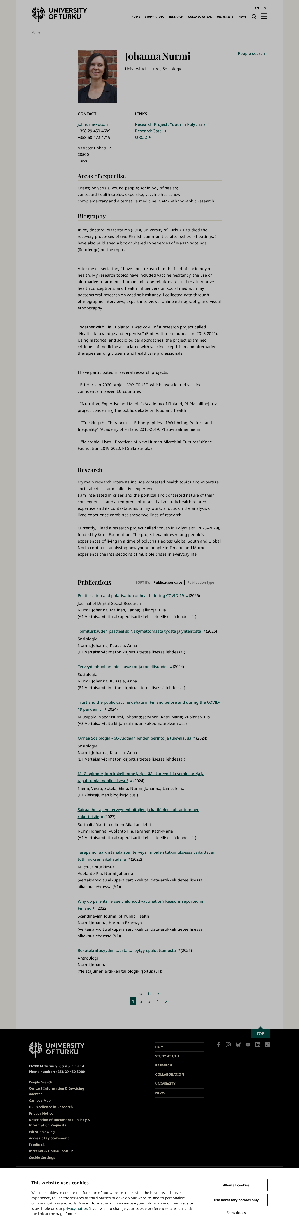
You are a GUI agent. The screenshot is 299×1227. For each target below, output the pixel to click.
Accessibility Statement (49, 1138)
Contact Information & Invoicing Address (56, 1091)
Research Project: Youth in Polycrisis (170, 124)
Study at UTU (154, 17)
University (225, 17)
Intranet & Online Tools (49, 1151)
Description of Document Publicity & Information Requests (59, 1122)
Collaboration (200, 17)
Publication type (200, 582)
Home (135, 17)
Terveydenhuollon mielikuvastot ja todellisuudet (123, 666)
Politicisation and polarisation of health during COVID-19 (131, 595)
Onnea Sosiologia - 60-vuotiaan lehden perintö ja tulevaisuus (134, 738)
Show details (236, 1212)
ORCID (141, 137)
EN (256, 7)
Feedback (37, 1144)
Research (176, 17)
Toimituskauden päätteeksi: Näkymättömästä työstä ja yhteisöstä (139, 631)
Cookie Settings (42, 1157)
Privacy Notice (41, 1113)
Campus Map (40, 1100)
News (242, 17)
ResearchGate (148, 130)
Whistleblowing (42, 1131)
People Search (41, 1082)
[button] (264, 16)
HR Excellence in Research (51, 1107)
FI (264, 7)
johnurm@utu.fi (93, 124)
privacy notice (75, 1208)
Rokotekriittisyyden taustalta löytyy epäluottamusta (127, 950)
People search (251, 53)
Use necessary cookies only (236, 1200)
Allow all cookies (236, 1185)
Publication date (167, 582)
